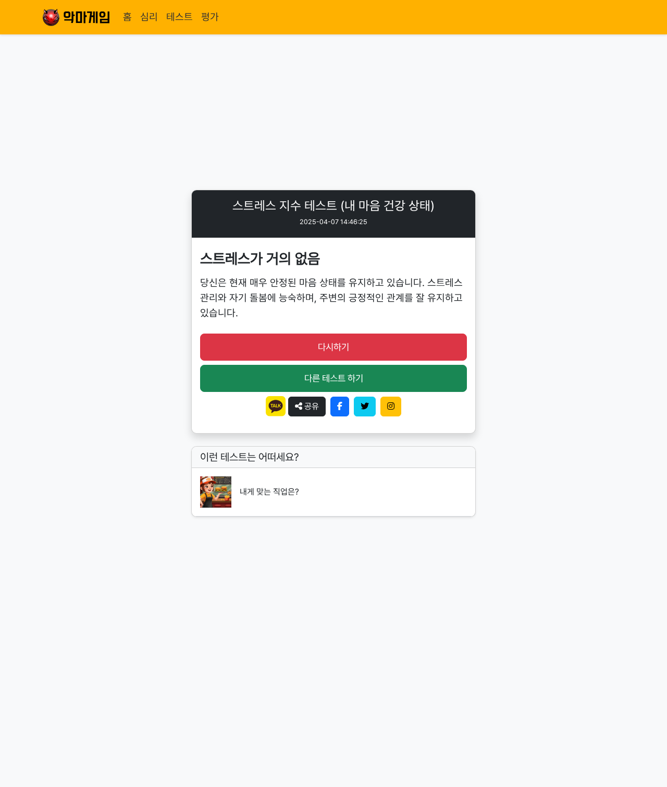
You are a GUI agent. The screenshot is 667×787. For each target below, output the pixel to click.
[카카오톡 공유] (277, 406)
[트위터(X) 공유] (365, 406)
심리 (149, 17)
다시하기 (333, 346)
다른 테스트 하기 (333, 378)
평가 (210, 17)
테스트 (179, 17)
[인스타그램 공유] (390, 406)
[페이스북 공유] (339, 406)
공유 (310, 406)
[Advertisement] (333, 112)
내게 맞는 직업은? (269, 492)
